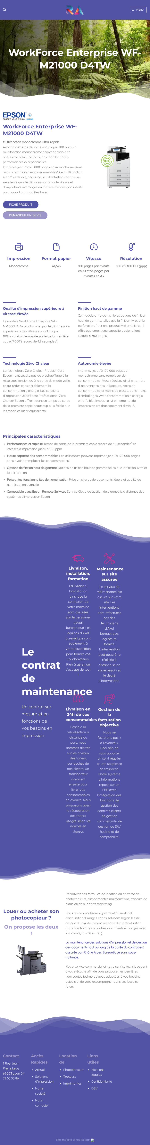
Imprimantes (72, 1083)
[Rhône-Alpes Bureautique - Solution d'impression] (75, 10)
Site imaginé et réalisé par (73, 1139)
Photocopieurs (73, 1070)
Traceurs (69, 1076)
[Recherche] (4, 10)
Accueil (40, 1070)
